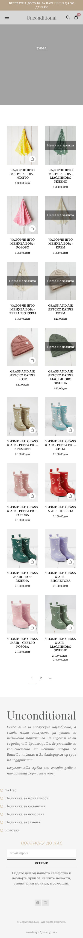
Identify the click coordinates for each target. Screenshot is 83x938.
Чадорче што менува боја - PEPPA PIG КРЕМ (22, 309)
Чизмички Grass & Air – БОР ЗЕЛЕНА (22, 577)
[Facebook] (38, 903)
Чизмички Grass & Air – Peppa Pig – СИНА (60, 445)
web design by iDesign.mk (41, 932)
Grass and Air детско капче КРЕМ (60, 309)
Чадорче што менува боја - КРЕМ (60, 243)
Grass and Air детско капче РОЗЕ (22, 375)
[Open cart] (76, 17)
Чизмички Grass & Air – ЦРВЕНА (60, 509)
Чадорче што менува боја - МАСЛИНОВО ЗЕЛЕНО (60, 176)
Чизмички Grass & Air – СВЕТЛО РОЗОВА (22, 642)
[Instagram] (45, 903)
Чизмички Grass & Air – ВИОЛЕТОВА (60, 577)
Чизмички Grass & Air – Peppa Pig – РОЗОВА (22, 511)
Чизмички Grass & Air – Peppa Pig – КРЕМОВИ (22, 445)
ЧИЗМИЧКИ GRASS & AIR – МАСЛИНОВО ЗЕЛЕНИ (60, 644)
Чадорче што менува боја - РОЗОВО (22, 243)
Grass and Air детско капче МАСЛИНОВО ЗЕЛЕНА (60, 377)
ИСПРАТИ (41, 863)
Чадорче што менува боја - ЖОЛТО (22, 174)
